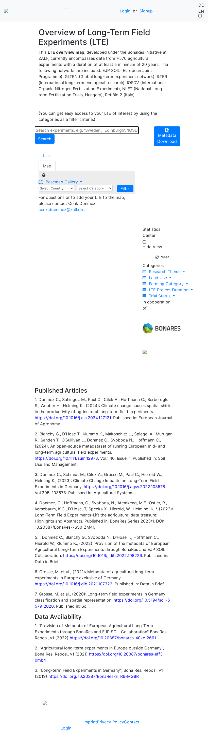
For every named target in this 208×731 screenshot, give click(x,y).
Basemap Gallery (61, 181)
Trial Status (160, 295)
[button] (39, 685)
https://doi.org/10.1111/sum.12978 (66, 458)
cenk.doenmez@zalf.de (61, 209)
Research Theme (165, 271)
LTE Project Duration (169, 289)
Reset (164, 257)
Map (47, 165)
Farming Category (166, 283)
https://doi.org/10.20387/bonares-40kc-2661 (113, 637)
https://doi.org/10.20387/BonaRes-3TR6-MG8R (93, 676)
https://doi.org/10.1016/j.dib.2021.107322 (73, 583)
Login (125, 10)
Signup (146, 10)
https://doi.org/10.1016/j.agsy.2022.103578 (124, 486)
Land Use (158, 277)
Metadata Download (167, 138)
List (46, 155)
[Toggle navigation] (67, 11)
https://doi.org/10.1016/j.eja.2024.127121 (73, 417)
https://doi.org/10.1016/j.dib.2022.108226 (102, 555)
